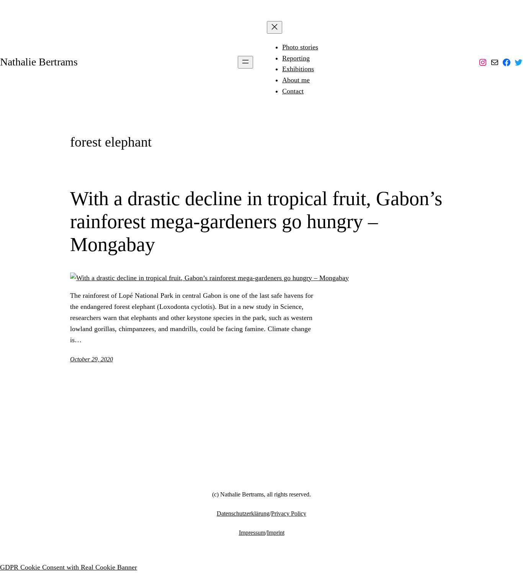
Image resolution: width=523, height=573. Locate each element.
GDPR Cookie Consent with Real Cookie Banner (68, 567)
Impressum (252, 532)
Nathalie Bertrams (39, 62)
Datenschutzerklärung (243, 513)
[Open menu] (245, 62)
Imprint (275, 532)
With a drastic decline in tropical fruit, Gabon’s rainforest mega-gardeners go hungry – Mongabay (256, 221)
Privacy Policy (288, 513)
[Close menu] (274, 27)
